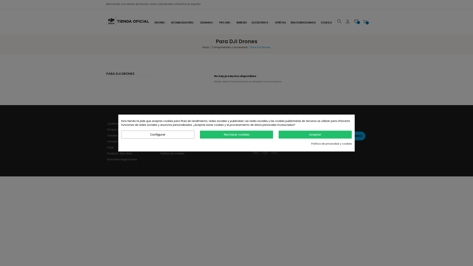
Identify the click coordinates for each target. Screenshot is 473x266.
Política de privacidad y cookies (331, 144)
